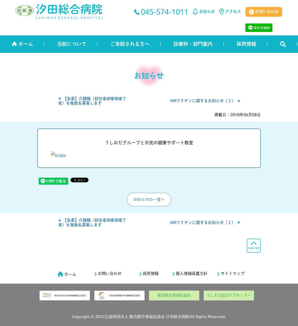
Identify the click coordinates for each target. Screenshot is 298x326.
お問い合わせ (266, 12)
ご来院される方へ (129, 43)
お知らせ (207, 12)
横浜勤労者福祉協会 (174, 295)
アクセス (233, 12)
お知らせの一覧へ (149, 199)
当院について (71, 43)
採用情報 (246, 43)
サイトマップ (232, 273)
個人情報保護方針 (191, 273)
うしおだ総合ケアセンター (229, 295)
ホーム (25, 43)
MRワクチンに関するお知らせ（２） (203, 101)
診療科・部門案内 (193, 43)
